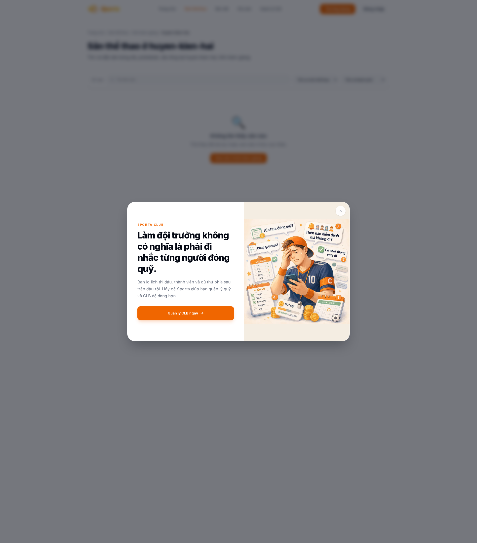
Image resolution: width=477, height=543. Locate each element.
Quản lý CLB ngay (183, 313)
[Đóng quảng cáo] (341, 211)
